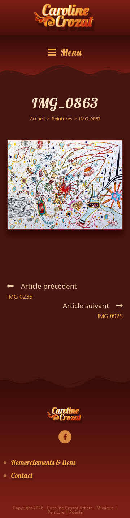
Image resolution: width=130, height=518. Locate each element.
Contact (22, 475)
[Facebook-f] (65, 436)
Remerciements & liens (43, 462)
